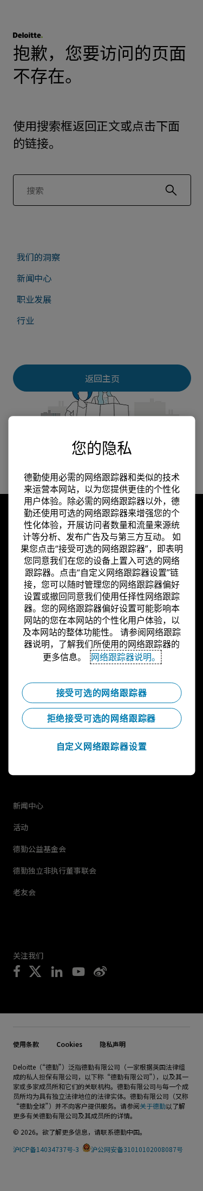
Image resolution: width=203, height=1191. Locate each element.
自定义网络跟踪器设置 (101, 746)
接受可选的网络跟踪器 (101, 693)
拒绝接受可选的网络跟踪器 (101, 718)
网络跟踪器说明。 (125, 657)
